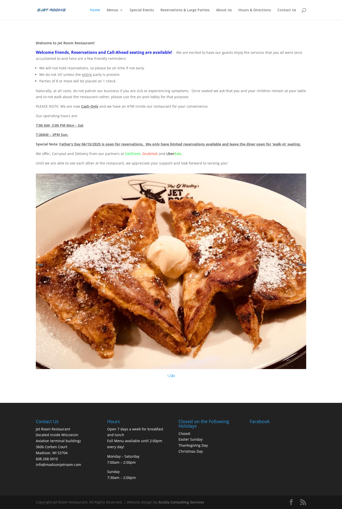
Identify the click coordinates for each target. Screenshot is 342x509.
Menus (112, 10)
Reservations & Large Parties (185, 10)
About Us (224, 10)
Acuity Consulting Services (181, 458)
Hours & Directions (254, 10)
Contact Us (286, 10)
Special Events (142, 10)
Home (95, 10)
